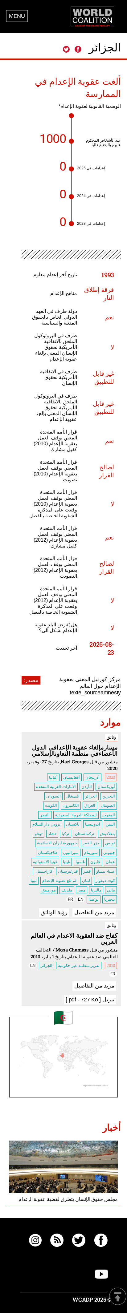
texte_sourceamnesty (95, 692)
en (80, 899)
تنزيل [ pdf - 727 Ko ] (90, 999)
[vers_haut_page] (118, 1297)
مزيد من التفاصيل (94, 912)
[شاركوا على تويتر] (66, 50)
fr (70, 899)
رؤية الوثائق (54, 912)
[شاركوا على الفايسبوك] (78, 50)
